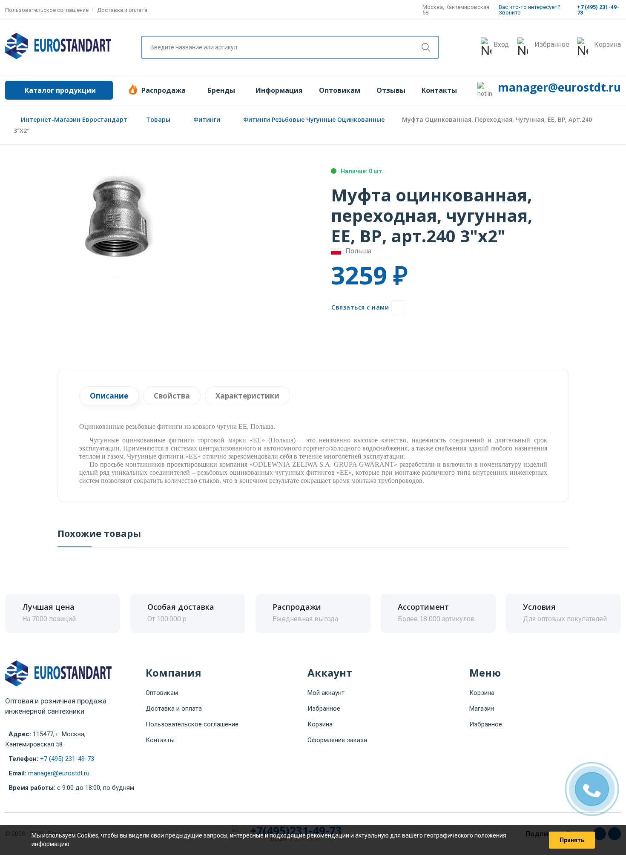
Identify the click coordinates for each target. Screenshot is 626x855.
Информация (279, 90)
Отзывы (390, 90)
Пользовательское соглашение (47, 10)
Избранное (323, 708)
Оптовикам (339, 90)
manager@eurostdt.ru (559, 87)
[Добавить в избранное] (398, 307)
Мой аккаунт (326, 693)
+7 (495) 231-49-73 (67, 759)
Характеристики (247, 396)
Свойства (172, 396)
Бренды (221, 90)
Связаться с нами (360, 307)
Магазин (481, 708)
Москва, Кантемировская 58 (455, 9)
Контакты (439, 90)
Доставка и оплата (122, 10)
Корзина (320, 724)
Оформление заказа (337, 740)
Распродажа (163, 90)
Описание (109, 396)
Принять (572, 840)
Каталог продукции (60, 90)
